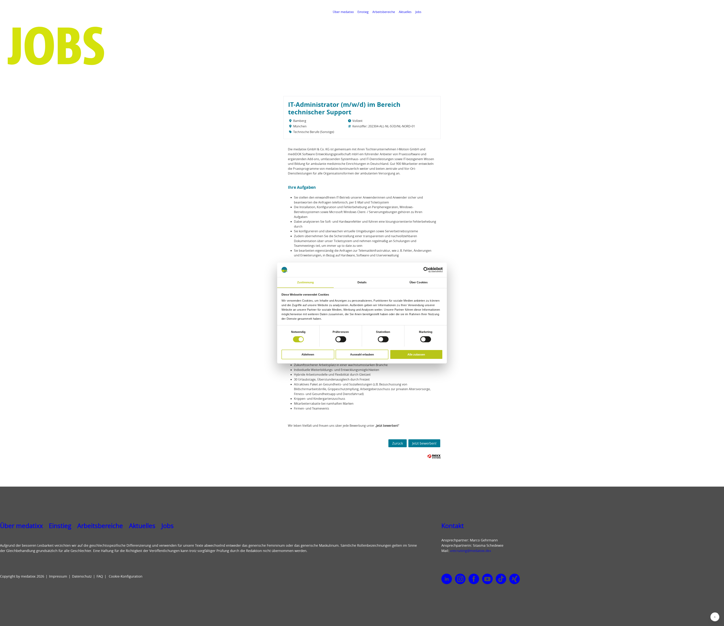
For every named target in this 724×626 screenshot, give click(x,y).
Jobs (418, 12)
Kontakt (452, 525)
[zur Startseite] (20, 17)
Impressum (58, 576)
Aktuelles (405, 12)
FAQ (100, 576)
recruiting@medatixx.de (470, 550)
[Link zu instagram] (460, 579)
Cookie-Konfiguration (125, 576)
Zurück (397, 443)
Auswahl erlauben (362, 354)
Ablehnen (307, 354)
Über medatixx (343, 12)
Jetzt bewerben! (424, 443)
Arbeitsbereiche (383, 12)
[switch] (340, 339)
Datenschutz (82, 576)
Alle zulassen (416, 354)
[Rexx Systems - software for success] (434, 456)
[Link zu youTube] (487, 579)
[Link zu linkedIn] (446, 579)
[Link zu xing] (514, 579)
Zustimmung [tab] (305, 282)
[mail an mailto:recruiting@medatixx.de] (719, 12)
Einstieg (363, 12)
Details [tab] (362, 282)
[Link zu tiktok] (501, 579)
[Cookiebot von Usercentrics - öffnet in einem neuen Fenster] (426, 270)
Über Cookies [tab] (419, 282)
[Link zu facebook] (474, 579)
